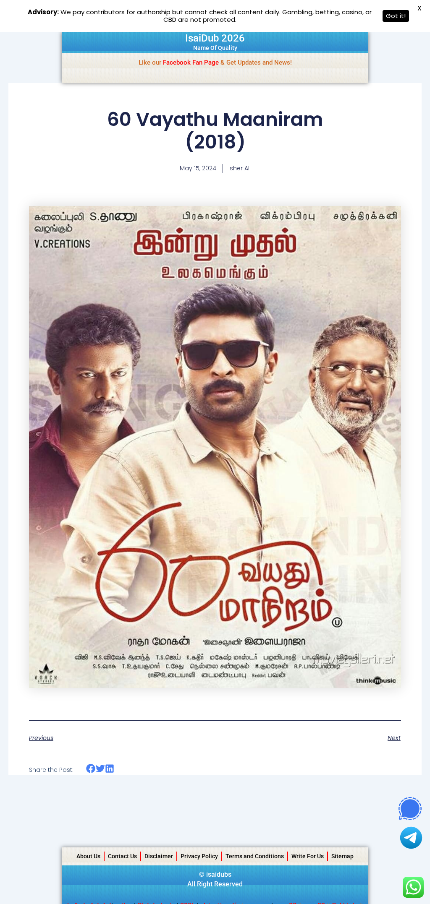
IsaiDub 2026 (215, 38)
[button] (91, 769)
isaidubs (218, 874)
